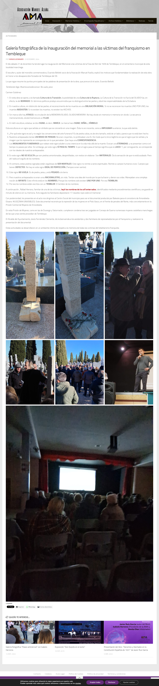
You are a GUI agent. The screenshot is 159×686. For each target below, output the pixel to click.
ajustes (78, 683)
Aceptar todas (95, 682)
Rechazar (111, 682)
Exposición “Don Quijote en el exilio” (70, 647)
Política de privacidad (95, 674)
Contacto (37, 674)
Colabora (48, 674)
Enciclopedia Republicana (94, 21)
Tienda (150, 21)
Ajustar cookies (129, 682)
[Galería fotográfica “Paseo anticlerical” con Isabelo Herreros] (30, 632)
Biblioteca (130, 21)
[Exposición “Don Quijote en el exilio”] (79, 632)
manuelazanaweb (16, 59)
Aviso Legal (60, 674)
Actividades (11, 36)
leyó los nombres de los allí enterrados (78, 189)
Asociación (56, 21)
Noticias (142, 21)
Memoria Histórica (72, 21)
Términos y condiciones (116, 674)
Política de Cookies (76, 674)
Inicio (47, 21)
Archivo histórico (115, 21)
